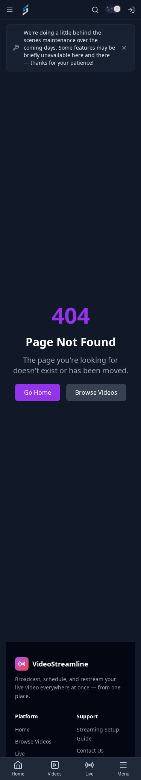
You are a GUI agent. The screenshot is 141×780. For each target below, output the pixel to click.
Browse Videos (96, 392)
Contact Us (90, 750)
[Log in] (131, 10)
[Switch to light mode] (113, 9)
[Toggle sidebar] (10, 10)
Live (20, 753)
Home (22, 729)
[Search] (95, 10)
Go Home (37, 392)
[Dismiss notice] (124, 47)
